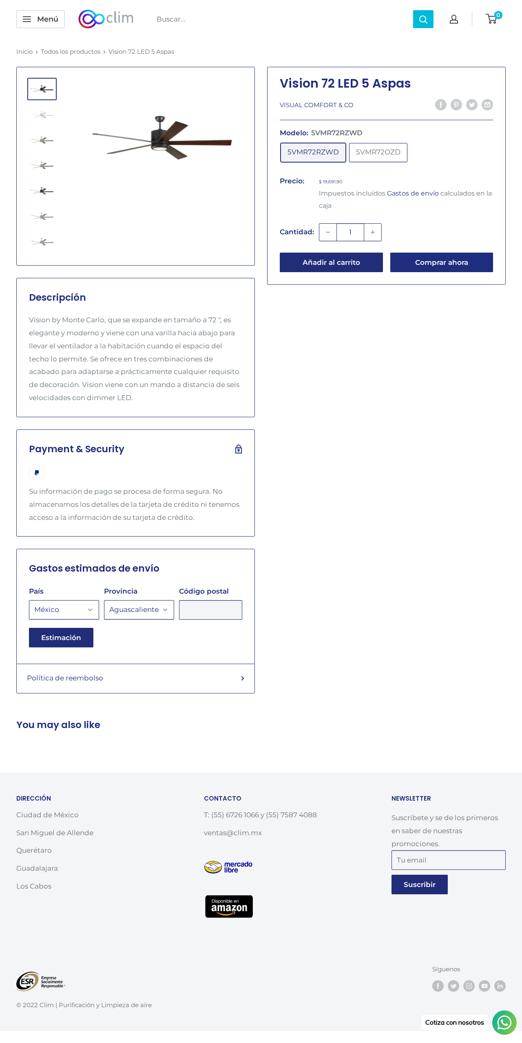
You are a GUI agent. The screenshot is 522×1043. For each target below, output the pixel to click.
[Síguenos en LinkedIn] (500, 986)
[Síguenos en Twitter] (453, 986)
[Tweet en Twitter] (472, 104)
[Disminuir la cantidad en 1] (327, 232)
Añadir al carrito (331, 262)
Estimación (61, 638)
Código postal (204, 591)
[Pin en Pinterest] (456, 104)
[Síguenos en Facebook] (438, 986)
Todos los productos (70, 51)
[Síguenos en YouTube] (484, 986)
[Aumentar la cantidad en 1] (372, 232)
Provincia (120, 591)
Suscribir (420, 884)
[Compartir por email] (487, 104)
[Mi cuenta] (454, 19)
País (36, 591)
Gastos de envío (413, 193)
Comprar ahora (441, 262)
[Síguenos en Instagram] (469, 986)
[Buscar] (423, 19)
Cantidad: (297, 232)
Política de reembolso (65, 678)
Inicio (24, 51)
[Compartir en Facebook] (441, 104)
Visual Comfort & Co (317, 105)
